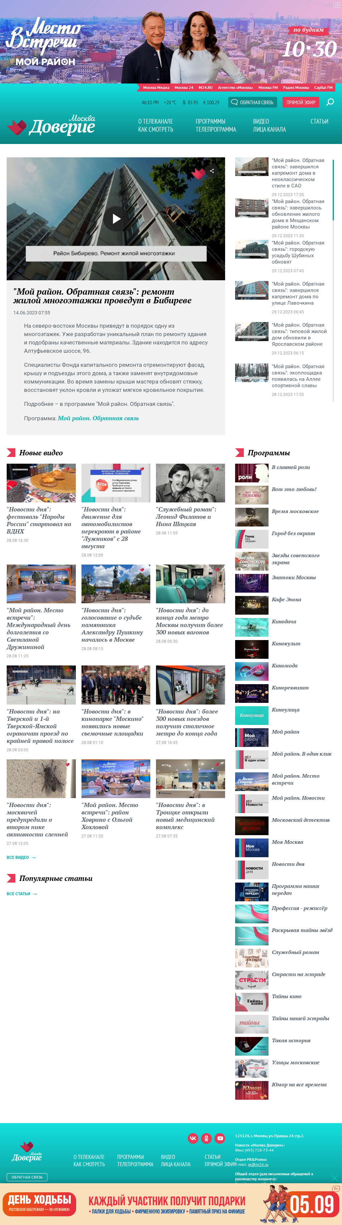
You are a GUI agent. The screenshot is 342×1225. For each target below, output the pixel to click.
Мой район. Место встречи (296, 779)
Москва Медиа (156, 87)
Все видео (18, 857)
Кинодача (284, 621)
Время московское (295, 511)
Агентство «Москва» (235, 87)
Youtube (219, 1138)
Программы (210, 121)
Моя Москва (287, 842)
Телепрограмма (216, 129)
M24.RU (206, 87)
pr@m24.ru (258, 1164)
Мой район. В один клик (302, 753)
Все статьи (18, 894)
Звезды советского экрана (296, 559)
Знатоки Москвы (294, 577)
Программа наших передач (295, 889)
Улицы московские (296, 1062)
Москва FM (268, 87)
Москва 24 (184, 87)
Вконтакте (193, 1138)
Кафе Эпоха (286, 599)
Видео (261, 121)
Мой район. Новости (298, 797)
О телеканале (155, 121)
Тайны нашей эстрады (300, 1018)
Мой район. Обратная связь (98, 418)
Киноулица (286, 709)
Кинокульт (286, 643)
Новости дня (288, 864)
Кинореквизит (290, 687)
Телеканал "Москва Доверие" (51, 125)
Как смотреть (155, 129)
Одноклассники (206, 1138)
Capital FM (323, 87)
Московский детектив (301, 819)
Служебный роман (295, 952)
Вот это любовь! (294, 489)
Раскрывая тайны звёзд (302, 930)
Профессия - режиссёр (299, 908)
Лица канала (269, 129)
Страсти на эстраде (299, 974)
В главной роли (291, 467)
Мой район (285, 731)
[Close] (335, 1178)
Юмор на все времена (299, 1084)
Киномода (285, 665)
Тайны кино (287, 996)
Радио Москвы (296, 87)
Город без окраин (293, 533)
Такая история (291, 1040)
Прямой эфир (301, 102)
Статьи (319, 121)
